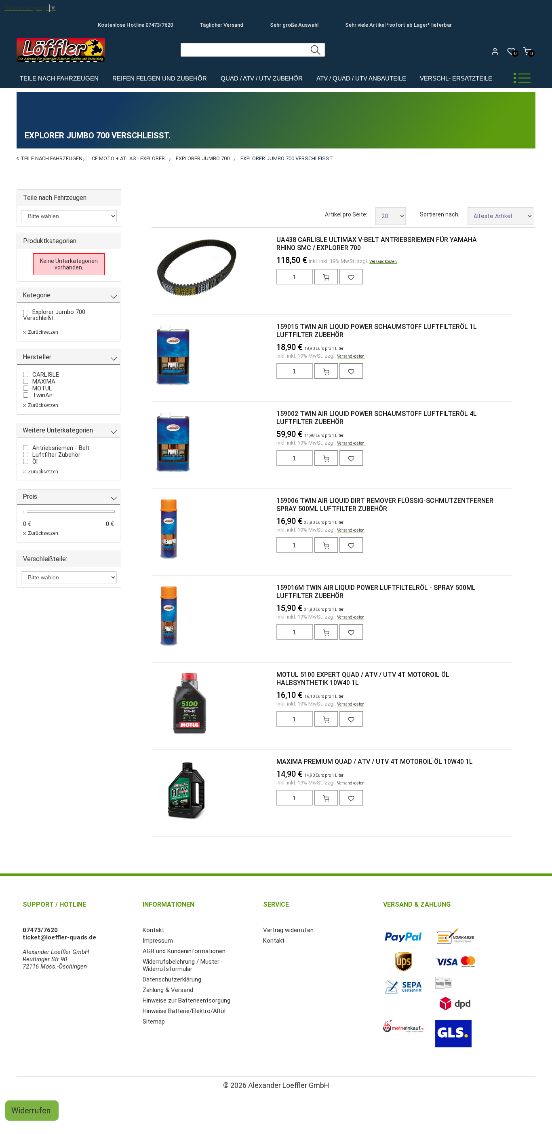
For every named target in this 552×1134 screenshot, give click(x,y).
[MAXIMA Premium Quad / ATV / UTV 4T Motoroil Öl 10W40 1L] (169, 791)
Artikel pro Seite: (346, 214)
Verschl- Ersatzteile (456, 78)
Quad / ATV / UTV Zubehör (262, 78)
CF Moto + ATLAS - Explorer (128, 158)
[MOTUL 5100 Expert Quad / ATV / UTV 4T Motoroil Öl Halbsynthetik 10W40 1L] (169, 704)
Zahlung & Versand (168, 990)
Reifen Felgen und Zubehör (159, 78)
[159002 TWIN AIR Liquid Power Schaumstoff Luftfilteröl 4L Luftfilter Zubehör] (169, 443)
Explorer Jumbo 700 (203, 158)
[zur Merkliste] (351, 276)
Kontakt (153, 930)
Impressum (158, 940)
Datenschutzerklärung (172, 979)
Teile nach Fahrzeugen (59, 78)
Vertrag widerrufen (288, 930)
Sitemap (154, 1021)
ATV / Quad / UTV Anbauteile (361, 78)
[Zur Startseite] (63, 64)
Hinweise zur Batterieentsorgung (186, 1000)
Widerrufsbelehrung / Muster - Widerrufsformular (183, 965)
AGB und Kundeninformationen (184, 951)
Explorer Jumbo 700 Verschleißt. (287, 158)
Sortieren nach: (439, 214)
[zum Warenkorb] (326, 276)
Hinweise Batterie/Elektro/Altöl (184, 1011)
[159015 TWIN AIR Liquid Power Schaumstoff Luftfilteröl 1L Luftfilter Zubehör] (169, 356)
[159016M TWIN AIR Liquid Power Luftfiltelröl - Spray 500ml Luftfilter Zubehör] (169, 617)
